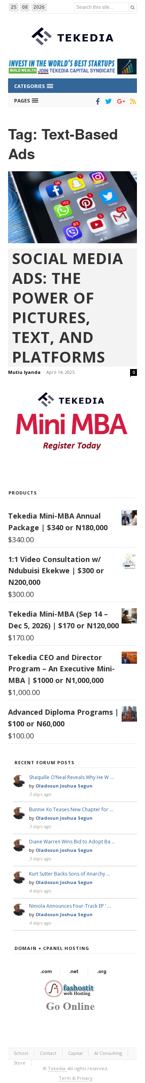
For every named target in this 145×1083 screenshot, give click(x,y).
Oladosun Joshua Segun (64, 786)
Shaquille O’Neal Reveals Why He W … (71, 777)
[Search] (132, 7)
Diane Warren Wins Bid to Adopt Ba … (72, 841)
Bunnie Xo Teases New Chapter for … (71, 809)
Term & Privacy (76, 1078)
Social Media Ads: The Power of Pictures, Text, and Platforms (67, 307)
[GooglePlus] (119, 101)
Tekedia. (57, 1068)
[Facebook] (96, 101)
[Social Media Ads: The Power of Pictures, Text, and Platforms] (72, 207)
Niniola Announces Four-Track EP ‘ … (70, 905)
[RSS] (131, 101)
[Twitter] (107, 101)
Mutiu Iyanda (24, 372)
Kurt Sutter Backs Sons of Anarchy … (69, 873)
